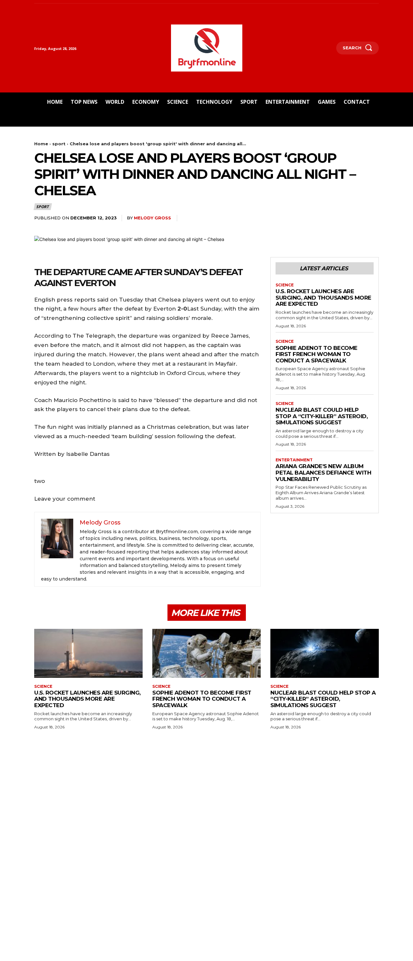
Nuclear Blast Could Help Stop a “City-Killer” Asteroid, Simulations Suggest (322, 416)
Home (41, 143)
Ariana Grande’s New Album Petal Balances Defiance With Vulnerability (323, 472)
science (285, 285)
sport (58, 143)
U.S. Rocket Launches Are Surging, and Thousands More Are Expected (323, 297)
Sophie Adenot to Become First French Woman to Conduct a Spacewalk (317, 354)
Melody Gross (152, 217)
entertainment (294, 460)
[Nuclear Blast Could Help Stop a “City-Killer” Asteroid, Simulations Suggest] (324, 653)
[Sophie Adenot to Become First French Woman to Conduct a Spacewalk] (206, 653)
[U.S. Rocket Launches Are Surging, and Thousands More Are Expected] (88, 653)
